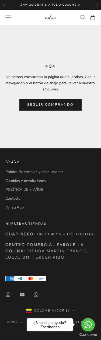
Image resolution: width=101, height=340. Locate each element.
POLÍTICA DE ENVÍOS (24, 189)
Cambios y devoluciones (25, 180)
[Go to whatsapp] (88, 324)
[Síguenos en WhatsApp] (36, 294)
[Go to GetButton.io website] (88, 334)
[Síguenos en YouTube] (22, 294)
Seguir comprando (50, 104)
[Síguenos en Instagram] (8, 294)
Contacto (12, 198)
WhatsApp (14, 207)
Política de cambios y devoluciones (34, 171)
